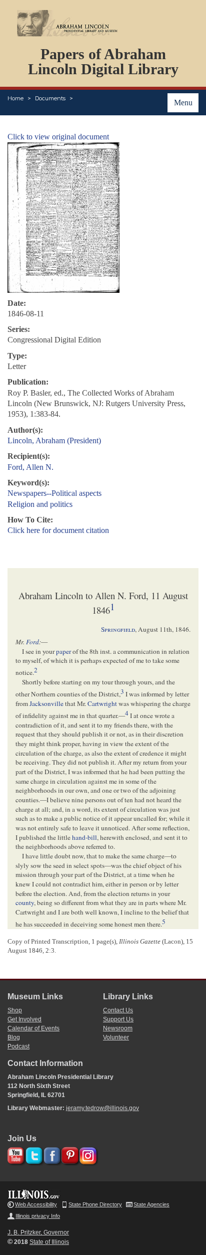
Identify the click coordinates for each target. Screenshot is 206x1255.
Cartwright (102, 703)
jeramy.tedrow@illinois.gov (102, 1108)
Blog (14, 1037)
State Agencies (152, 1204)
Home (16, 98)
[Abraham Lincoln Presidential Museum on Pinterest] (69, 1154)
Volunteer (116, 1037)
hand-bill (84, 837)
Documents (50, 98)
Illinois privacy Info (38, 1216)
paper (63, 651)
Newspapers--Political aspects (55, 493)
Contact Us (118, 1010)
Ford (32, 641)
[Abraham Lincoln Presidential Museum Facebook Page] (51, 1154)
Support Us (118, 1019)
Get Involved (25, 1019)
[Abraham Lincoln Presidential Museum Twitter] (33, 1154)
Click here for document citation (58, 530)
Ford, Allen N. (31, 467)
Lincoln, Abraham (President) (54, 440)
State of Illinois (49, 1241)
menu (183, 102)
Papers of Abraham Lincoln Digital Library (103, 61)
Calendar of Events (34, 1028)
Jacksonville (47, 703)
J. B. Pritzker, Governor (38, 1232)
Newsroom (117, 1028)
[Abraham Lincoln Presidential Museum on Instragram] (87, 1154)
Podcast (19, 1046)
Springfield (118, 629)
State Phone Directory (95, 1204)
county (25, 902)
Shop (15, 1010)
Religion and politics (40, 504)
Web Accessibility (36, 1204)
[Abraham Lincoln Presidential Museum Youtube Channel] (15, 1154)
